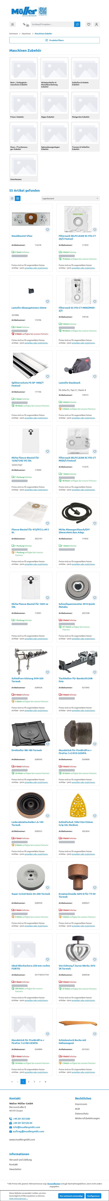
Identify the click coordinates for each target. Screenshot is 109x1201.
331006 (15, 315)
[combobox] (52, 24)
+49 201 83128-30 (22, 1122)
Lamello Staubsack (69, 382)
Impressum (81, 1103)
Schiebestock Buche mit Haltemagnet (72, 1041)
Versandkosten (53, 1183)
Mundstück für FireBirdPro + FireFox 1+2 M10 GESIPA (75, 752)
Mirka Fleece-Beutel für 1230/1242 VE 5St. (25, 459)
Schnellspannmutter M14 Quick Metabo (77, 605)
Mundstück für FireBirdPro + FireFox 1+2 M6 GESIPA (28, 1041)
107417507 (17, 465)
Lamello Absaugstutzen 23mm (29, 307)
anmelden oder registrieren (36, 268)
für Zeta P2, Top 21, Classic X (72, 390)
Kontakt (13, 1164)
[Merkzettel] (89, 24)
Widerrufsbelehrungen (87, 1118)
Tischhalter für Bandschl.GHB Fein (76, 680)
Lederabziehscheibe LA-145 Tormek (27, 823)
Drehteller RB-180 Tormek (27, 750)
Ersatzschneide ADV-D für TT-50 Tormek (77, 895)
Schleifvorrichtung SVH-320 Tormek (27, 680)
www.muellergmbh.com (22, 1139)
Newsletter (15, 1169)
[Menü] (12, 24)
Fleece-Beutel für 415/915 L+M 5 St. (30, 531)
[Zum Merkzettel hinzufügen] (47, 229)
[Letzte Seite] (45, 1081)
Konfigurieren (93, 1196)
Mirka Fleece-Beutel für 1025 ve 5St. (30, 605)
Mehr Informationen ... (18, 1198)
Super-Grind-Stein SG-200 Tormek (31, 893)
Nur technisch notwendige (71, 1196)
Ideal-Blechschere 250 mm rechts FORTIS (31, 967)
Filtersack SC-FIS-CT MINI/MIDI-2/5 (77, 309)
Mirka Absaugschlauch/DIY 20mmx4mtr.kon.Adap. (74, 531)
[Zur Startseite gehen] (29, 11)
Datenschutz (81, 1113)
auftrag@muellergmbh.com (28, 1131)
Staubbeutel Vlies (22, 235)
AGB (77, 1108)
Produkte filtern (56, 40)
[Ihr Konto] (96, 24)
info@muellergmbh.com (26, 1127)
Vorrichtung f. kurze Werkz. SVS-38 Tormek (77, 967)
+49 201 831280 (21, 1118)
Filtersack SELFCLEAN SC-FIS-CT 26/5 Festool (77, 237)
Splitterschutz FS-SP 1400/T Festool (28, 384)
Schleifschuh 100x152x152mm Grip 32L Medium (76, 823)
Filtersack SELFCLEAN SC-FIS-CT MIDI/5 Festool (77, 459)
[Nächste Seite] (40, 1081)
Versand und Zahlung (20, 1159)
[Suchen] (77, 24)
